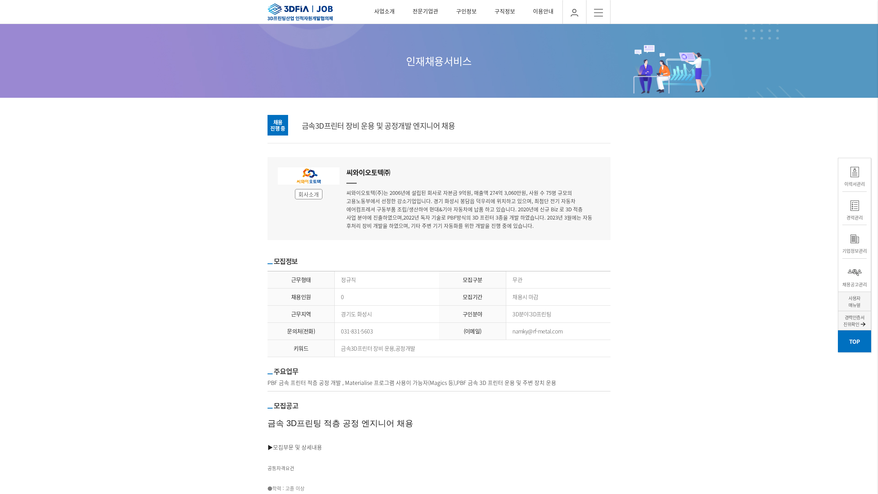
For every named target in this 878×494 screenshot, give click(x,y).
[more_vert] (574, 12)
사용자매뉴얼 (854, 301)
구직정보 (505, 11)
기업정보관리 (854, 250)
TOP (854, 341)
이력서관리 (854, 183)
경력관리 (854, 217)
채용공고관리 (854, 284)
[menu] (598, 12)
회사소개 (308, 194)
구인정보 (466, 11)
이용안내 (543, 11)
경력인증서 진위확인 (853, 320)
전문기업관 (425, 11)
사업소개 (384, 11)
